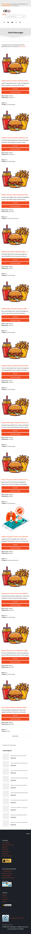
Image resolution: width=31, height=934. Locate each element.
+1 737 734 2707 (15, 5)
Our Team (4, 897)
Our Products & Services (9, 869)
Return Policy (5, 853)
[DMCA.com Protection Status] (15, 925)
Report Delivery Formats (8, 845)
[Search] (23, 16)
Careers (4, 901)
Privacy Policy (5, 851)
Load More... (15, 736)
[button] (13, 26)
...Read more (22, 46)
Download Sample (15, 92)
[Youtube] (12, 22)
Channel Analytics (6, 875)
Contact (4, 892)
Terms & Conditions (7, 856)
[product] (15, 65)
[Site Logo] (15, 10)
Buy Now (15, 89)
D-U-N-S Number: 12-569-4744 (16, 918)
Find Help (5, 840)
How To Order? (6, 842)
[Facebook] (4, 22)
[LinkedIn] (20, 22)
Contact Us (5, 899)
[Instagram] (16, 22)
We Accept (5, 881)
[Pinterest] (8, 22)
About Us (4, 895)
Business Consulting (7, 873)
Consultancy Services (7, 871)
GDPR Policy (5, 849)
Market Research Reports (8, 877)
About (28, 833)
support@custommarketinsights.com (19, 4)
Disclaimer (4, 847)
